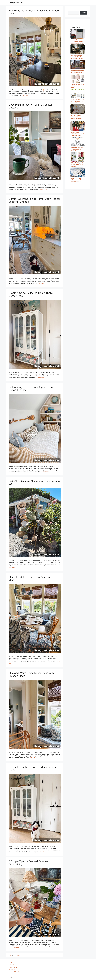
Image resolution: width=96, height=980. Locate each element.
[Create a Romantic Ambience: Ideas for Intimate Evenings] (77, 172)
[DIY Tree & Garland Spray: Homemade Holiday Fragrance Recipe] (77, 109)
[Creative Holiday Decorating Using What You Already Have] (77, 126)
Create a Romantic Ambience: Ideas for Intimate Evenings (76, 180)
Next (19, 955)
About (10, 962)
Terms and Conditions (15, 972)
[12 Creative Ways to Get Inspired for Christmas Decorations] (77, 157)
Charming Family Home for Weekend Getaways (77, 71)
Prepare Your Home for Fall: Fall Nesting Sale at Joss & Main (77, 101)
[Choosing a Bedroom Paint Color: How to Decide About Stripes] (77, 49)
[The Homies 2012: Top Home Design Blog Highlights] (77, 141)
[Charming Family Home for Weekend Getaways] (77, 64)
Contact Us (12, 964)
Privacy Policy (12, 969)
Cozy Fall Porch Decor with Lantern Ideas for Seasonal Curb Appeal (76, 41)
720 (15, 955)
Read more (26, 95)
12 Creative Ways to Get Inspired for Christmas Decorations (77, 164)
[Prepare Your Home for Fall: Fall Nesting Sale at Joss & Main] (77, 93)
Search (70, 10)
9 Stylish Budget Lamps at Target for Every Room (77, 86)
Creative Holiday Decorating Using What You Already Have (77, 133)
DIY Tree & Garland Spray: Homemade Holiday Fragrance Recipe (75, 117)
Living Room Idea (16, 2)
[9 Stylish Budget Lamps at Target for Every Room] (77, 78)
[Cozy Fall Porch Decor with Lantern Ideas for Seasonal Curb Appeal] (77, 34)
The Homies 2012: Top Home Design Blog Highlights (76, 149)
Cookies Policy (13, 967)
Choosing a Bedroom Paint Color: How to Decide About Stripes (76, 57)
